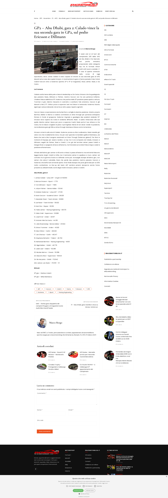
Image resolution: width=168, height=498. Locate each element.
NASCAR (107, 159)
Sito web (40, 420)
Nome (39, 410)
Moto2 (106, 139)
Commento (42, 393)
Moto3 (106, 144)
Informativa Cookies (111, 281)
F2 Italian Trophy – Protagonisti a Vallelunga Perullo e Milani (56, 367)
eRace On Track (109, 80)
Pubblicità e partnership (112, 259)
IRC (105, 124)
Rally (106, 168)
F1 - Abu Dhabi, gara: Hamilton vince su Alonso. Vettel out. (84, 306)
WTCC (106, 238)
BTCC (106, 60)
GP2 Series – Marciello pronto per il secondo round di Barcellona (87, 354)
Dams (69, 289)
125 (105, 30)
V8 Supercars (109, 213)
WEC (105, 218)
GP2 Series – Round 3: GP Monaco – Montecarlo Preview (56, 354)
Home (54, 11)
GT (105, 114)
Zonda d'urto (108, 243)
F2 (34, 23)
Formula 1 (62, 11)
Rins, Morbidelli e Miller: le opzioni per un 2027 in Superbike (123, 319)
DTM (105, 70)
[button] (84, 494)
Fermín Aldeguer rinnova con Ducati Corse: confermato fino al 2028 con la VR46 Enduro (124, 336)
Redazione (88, 458)
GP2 (88, 289)
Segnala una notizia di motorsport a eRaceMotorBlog (116, 270)
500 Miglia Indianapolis (112, 45)
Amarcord (107, 55)
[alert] (84, 486)
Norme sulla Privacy (111, 276)
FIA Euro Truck (109, 99)
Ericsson (79, 289)
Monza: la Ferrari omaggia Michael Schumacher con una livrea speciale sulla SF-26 (124, 301)
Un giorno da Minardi (111, 208)
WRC (106, 233)
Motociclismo (88, 11)
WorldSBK (107, 228)
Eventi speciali (110, 11)
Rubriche (99, 11)
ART (39, 289)
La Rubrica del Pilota (111, 134)
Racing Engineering (65, 292)
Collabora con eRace (111, 264)
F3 (105, 94)
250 (105, 40)
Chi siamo (88, 455)
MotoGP (107, 154)
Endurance (108, 75)
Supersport (108, 188)
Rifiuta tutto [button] (90, 490)
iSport (52, 292)
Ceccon (48, 289)
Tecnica (107, 193)
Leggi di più (105, 483)
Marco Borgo (65, 41)
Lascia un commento (78, 41)
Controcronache (110, 65)
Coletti (59, 289)
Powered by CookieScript (83, 496)
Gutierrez (41, 292)
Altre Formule (109, 50)
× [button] (166, 476)
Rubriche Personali (110, 178)
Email (71, 410)
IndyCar (107, 119)
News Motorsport (74, 11)
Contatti (107, 286)
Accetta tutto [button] (78, 490)
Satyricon (107, 183)
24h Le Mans (108, 35)
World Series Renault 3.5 (112, 223)
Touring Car (108, 198)
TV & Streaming (109, 203)
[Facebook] (35, 469)
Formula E (107, 109)
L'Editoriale (108, 129)
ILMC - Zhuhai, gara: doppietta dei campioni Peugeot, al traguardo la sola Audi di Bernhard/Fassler (49, 306)
